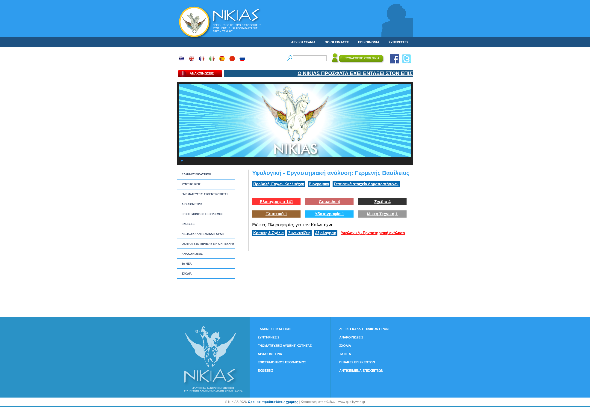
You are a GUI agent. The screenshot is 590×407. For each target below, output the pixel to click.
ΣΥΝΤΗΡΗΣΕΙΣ (191, 184)
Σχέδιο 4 (382, 201)
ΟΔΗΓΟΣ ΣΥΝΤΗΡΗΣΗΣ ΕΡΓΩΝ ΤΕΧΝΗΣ (208, 243)
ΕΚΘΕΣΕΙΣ (188, 224)
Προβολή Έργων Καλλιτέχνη (278, 184)
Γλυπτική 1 (276, 214)
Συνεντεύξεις (299, 233)
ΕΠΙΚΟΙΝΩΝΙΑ (368, 42)
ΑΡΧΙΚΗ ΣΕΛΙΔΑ (303, 42)
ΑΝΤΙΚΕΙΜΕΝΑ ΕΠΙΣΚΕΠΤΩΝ (361, 370)
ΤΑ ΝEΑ (187, 263)
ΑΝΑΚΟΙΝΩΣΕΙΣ (192, 253)
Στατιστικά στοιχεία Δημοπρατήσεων (366, 184)
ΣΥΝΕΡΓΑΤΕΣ (398, 42)
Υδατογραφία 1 (329, 214)
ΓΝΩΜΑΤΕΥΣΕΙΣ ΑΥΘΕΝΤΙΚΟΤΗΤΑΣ (205, 194)
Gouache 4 (329, 201)
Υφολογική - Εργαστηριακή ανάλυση (373, 233)
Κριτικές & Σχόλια (268, 233)
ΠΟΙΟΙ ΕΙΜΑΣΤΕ (337, 42)
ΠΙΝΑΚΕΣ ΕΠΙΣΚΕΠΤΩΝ (357, 362)
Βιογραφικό (319, 184)
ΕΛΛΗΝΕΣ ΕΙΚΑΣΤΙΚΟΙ (196, 174)
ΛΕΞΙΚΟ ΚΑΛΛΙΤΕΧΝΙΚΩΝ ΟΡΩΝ (203, 234)
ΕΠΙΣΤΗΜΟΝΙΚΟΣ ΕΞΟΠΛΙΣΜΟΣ (202, 214)
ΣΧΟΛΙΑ (187, 273)
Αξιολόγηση (325, 233)
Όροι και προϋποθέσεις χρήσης (273, 402)
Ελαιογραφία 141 (276, 201)
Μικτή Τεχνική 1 (382, 214)
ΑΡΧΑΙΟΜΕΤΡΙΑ (192, 204)
